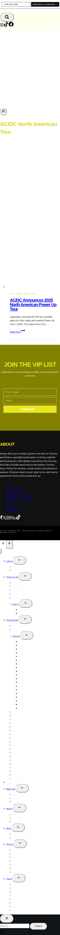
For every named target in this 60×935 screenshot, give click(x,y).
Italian (21, 663)
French (21, 656)
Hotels (15, 774)
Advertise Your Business (19, 495)
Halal (14, 771)
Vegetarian (17, 767)
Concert (19, 293)
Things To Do (12, 577)
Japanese (23, 671)
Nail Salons (17, 821)
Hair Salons (17, 818)
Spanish (22, 697)
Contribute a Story (15, 488)
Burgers (16, 756)
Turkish (21, 704)
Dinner (15, 719)
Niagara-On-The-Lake (22, 868)
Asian (21, 641)
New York (16, 888)
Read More (17, 331)
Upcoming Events (26, 609)
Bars (14, 737)
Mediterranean (25, 678)
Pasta (15, 752)
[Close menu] (1, 551)
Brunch (15, 715)
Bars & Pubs (18, 794)
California (17, 891)
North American (25, 689)
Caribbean (23, 645)
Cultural (16, 636)
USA (14, 906)
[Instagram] (2, 25)
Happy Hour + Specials (23, 629)
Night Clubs (17, 798)
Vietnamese (24, 708)
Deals (8, 828)
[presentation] (33, 213)
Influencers (17, 778)
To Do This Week (20, 582)
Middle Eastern (25, 686)
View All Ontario (19, 872)
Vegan (15, 763)
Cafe (14, 730)
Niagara (16, 864)
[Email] (11, 517)
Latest (9, 561)
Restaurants (18, 712)
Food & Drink (12, 620)
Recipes (10, 782)
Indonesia (16, 899)
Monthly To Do (18, 586)
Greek (21, 660)
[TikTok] (6, 25)
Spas (14, 814)
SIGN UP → (30, 409)
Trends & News (19, 566)
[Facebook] (11, 25)
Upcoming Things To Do (23, 590)
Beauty (9, 808)
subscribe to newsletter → (45, 4)
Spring (15, 593)
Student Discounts (21, 837)
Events (27, 293)
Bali (14, 902)
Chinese (22, 649)
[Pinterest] (14, 517)
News (34, 293)
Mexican (22, 682)
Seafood (16, 760)
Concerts (22, 613)
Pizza (14, 749)
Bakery (15, 741)
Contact (10, 506)
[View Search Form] (7, 17)
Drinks (15, 734)
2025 (12, 293)
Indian (21, 667)
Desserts (16, 745)
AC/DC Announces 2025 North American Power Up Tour (33, 304)
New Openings (19, 625)
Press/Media (12, 510)
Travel (9, 878)
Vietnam (16, 910)
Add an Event (13, 491)
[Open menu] (3, 111)
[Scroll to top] (3, 544)
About (9, 502)
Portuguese (24, 693)
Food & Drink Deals (21, 833)
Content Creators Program (20, 499)
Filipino (21, 652)
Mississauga (18, 853)
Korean (21, 675)
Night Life (10, 789)
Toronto (16, 849)
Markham (16, 857)
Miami (15, 895)
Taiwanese (23, 700)
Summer (16, 597)
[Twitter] (4, 517)
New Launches (19, 570)
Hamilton (16, 861)
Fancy (15, 723)
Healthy (16, 726)
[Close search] (7, 918)
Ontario (9, 844)
